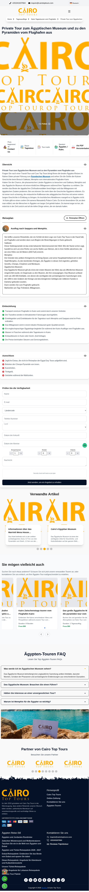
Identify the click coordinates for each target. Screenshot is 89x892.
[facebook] (26, 880)
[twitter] (35, 880)
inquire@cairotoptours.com (42, 3)
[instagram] (30, 880)
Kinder (44, 450)
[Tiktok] (63, 880)
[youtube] (40, 880)
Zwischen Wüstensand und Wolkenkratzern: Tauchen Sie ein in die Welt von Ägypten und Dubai (21, 843)
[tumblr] (44, 880)
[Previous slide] (41, 634)
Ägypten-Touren (54, 806)
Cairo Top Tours (54, 795)
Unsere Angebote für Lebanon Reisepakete (21, 870)
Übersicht (7, 164)
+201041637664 (19, 3)
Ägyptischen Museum (40, 176)
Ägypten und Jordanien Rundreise (17, 837)
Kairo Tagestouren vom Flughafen (43, 19)
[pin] (49, 880)
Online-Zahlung (53, 798)
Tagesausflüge (21, 19)
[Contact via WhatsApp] (4, 879)
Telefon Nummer (11, 419)
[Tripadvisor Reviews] (84, 445)
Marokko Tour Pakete (11, 874)
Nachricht (8, 460)
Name (6, 394)
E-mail (6, 402)
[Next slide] (47, 634)
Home (9, 19)
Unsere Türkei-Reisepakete (14, 867)
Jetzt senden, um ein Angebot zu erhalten (44, 482)
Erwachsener (16, 450)
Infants (72, 450)
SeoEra (44, 888)
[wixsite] (58, 880)
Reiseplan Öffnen (76, 218)
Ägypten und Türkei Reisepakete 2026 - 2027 (21, 850)
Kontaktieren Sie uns (56, 802)
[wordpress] (54, 880)
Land (6, 424)
